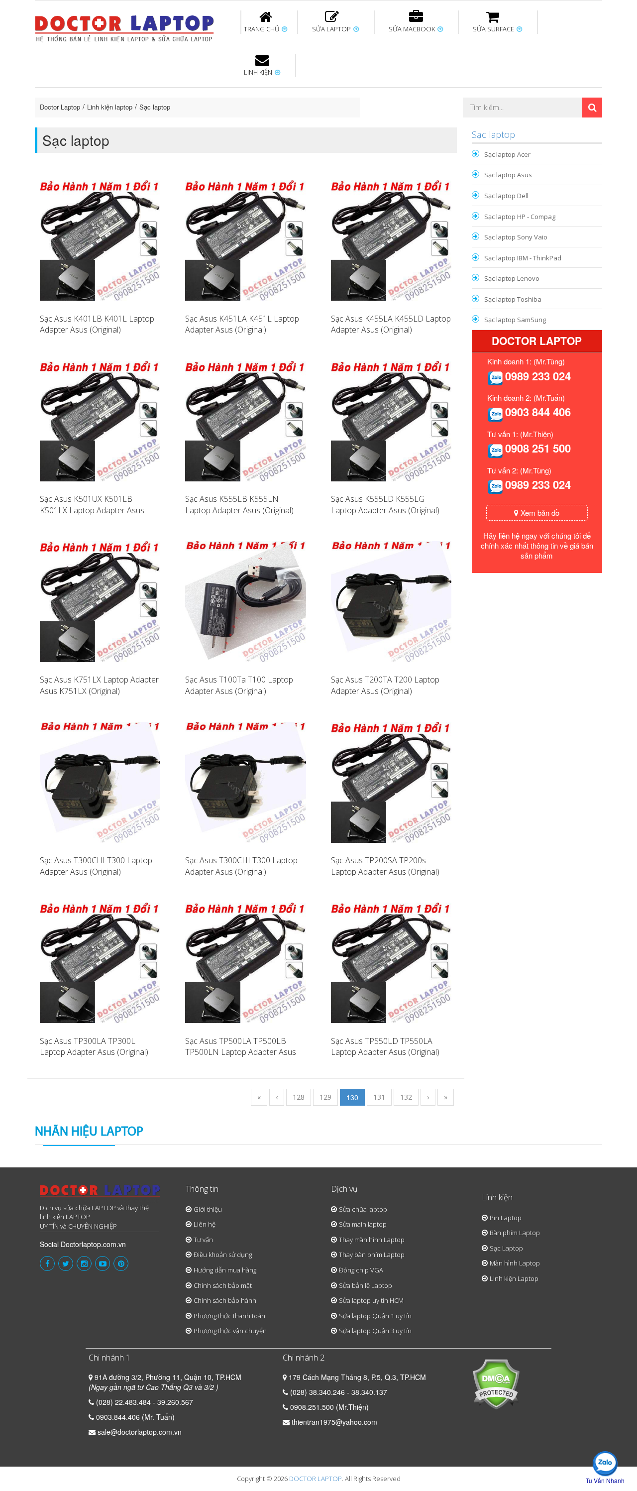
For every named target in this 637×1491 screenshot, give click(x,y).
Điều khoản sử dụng (223, 1254)
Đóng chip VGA (361, 1269)
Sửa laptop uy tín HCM (371, 1300)
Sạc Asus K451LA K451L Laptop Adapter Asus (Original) (242, 324)
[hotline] (495, 377)
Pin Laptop (260, 119)
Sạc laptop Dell (506, 195)
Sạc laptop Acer (507, 154)
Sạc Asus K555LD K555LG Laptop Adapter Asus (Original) (385, 504)
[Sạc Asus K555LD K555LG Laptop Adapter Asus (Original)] (391, 420)
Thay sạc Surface (479, 89)
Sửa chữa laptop (363, 1209)
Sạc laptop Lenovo (511, 278)
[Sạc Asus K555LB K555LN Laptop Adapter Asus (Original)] (245, 420)
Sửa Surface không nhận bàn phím (383, 94)
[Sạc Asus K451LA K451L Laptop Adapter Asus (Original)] (245, 239)
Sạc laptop (154, 107)
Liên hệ (204, 1224)
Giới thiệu (208, 1209)
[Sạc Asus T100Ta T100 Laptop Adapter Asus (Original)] (245, 600)
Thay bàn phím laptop (211, 94)
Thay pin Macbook (302, 89)
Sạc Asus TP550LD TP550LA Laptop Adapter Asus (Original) (385, 1046)
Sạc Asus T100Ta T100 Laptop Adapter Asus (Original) (239, 685)
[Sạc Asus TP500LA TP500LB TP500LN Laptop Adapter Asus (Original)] (245, 962)
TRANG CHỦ (262, 28)
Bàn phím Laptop (515, 1232)
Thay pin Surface (278, 89)
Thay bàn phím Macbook (495, 94)
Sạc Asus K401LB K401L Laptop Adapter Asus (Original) (97, 324)
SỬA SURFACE (494, 28)
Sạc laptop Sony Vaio (515, 236)
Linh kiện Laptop (514, 1278)
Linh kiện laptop (109, 107)
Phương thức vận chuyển (230, 1330)
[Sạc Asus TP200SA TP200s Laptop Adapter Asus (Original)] (391, 781)
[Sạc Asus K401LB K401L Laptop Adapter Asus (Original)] (100, 239)
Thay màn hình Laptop (311, 94)
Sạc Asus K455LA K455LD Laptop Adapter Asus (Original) (391, 324)
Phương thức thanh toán (229, 1315)
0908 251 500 (538, 448)
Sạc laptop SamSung (515, 319)
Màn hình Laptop (515, 1263)
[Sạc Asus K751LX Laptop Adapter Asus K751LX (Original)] (100, 600)
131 (379, 1097)
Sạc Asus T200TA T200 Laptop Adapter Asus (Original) (385, 685)
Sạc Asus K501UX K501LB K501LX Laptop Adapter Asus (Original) (92, 510)
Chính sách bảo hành (225, 1300)
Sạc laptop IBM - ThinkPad (522, 257)
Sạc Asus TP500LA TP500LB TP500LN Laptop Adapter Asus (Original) (240, 1052)
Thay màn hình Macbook (395, 94)
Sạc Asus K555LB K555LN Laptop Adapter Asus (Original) (239, 504)
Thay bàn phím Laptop (372, 1254)
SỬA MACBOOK (412, 28)
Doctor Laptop (60, 107)
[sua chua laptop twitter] (65, 1263)
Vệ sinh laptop (202, 125)
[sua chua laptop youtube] (102, 1263)
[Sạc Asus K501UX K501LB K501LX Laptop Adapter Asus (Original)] (100, 420)
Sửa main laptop (363, 1224)
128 (299, 1097)
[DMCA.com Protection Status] (496, 1383)
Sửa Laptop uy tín (117, 89)
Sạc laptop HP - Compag (519, 216)
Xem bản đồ (539, 512)
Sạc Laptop (506, 1248)
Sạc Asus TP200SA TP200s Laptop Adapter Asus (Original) (385, 866)
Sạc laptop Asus (508, 174)
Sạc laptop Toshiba (512, 299)
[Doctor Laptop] (100, 1194)
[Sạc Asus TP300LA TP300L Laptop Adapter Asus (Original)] (100, 962)
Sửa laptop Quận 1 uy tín (375, 1315)
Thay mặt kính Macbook (400, 125)
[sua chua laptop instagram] (84, 1263)
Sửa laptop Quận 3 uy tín (375, 1330)
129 (325, 1097)
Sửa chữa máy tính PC (313, 125)
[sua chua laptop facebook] (47, 1263)
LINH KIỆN (259, 72)
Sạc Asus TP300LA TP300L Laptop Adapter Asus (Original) (94, 1046)
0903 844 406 (538, 411)
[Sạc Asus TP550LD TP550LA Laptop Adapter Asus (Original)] (391, 962)
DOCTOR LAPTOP (315, 1478)
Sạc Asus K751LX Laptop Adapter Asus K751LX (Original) (99, 685)
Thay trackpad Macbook (501, 125)
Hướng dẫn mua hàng (225, 1269)
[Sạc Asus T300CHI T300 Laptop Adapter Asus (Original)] (100, 781)
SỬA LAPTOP (332, 28)
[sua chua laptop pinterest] (120, 1263)
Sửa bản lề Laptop (365, 1285)
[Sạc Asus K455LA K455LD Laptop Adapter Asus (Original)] (391, 239)
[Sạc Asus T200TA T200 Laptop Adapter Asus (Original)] (391, 600)
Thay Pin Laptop (414, 89)
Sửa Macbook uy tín (205, 89)
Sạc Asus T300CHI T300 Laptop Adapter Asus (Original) (96, 866)
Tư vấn (203, 1239)
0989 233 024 (538, 375)
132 (406, 1097)
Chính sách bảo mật (223, 1285)
